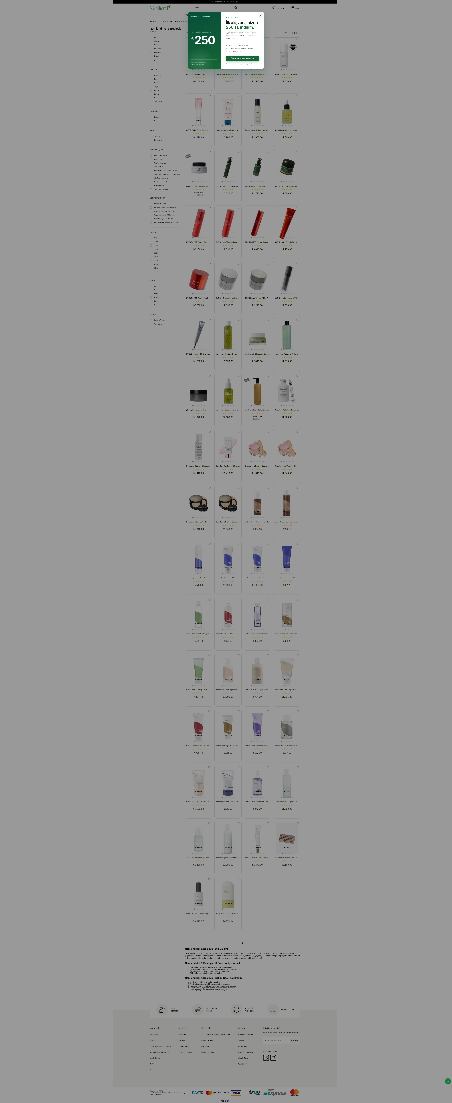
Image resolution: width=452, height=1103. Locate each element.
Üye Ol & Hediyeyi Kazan (241, 58)
